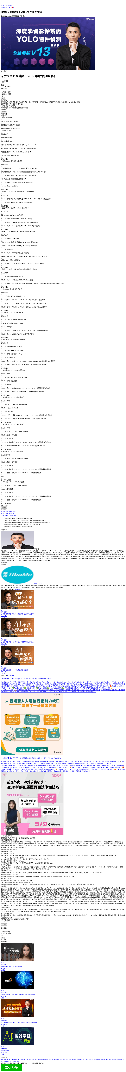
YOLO (9, 1059)
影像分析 (25, 1059)
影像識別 (75, 1059)
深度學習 (4, 1059)
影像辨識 (41, 1059)
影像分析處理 (33, 1059)
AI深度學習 (100, 1059)
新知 (12, 7)
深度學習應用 (117, 1059)
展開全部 (3, 112)
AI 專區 (3, 5)
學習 (7, 5)
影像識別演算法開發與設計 (87, 1059)
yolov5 (14, 1059)
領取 (2, 98)
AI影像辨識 (48, 1059)
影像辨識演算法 (57, 1059)
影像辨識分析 (67, 1059)
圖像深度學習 (108, 1059)
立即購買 (3, 924)
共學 (9, 7)
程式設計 (17, 1061)
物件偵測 (19, 1059)
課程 (10, 5)
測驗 (5, 7)
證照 (2, 7)
